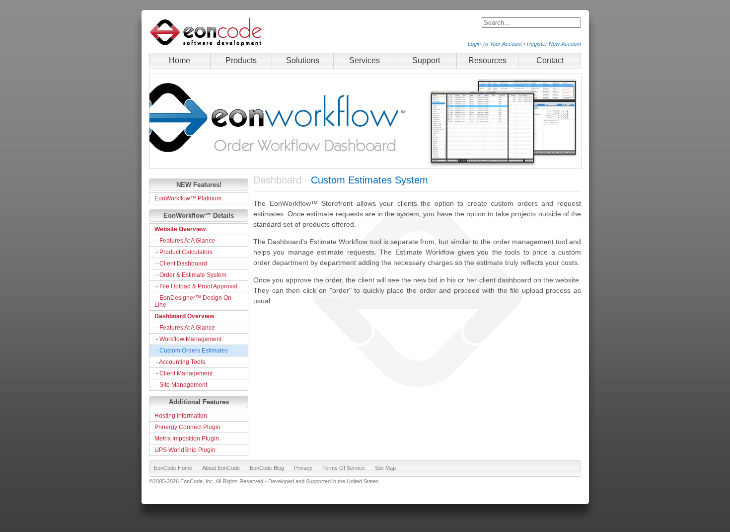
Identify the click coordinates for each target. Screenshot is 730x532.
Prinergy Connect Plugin (187, 427)
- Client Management (183, 373)
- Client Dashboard (180, 263)
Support (426, 60)
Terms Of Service (343, 468)
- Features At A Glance (184, 240)
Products (241, 60)
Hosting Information (180, 415)
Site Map (385, 468)
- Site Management (180, 384)
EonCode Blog (267, 468)
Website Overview (180, 229)
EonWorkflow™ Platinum (187, 198)
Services (364, 60)
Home (179, 60)
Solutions (302, 60)
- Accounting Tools (179, 361)
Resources (487, 60)
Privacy (303, 468)
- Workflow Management (187, 339)
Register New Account (554, 44)
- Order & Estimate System (190, 274)
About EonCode (221, 468)
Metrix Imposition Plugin (186, 438)
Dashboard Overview (184, 316)
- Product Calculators (183, 252)
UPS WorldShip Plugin (185, 449)
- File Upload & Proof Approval (195, 286)
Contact (550, 60)
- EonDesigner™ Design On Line (192, 301)
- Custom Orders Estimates (191, 350)
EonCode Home (173, 468)
